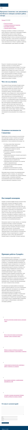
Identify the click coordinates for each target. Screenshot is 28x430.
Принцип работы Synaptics (10, 28)
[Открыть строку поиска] (1, 8)
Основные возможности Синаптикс (12, 25)
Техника (3, 20)
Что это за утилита (8, 23)
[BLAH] (10, 2)
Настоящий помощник (9, 26)
